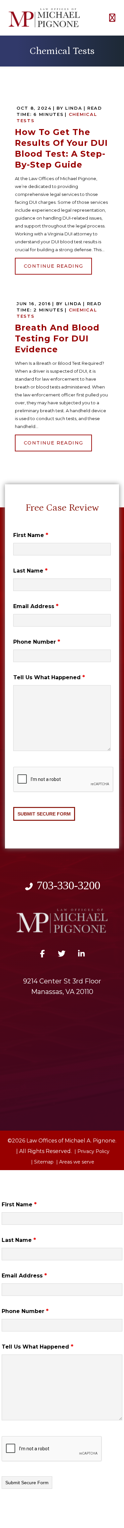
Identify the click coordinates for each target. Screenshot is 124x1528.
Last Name (30, 571)
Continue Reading (53, 266)
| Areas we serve (74, 1162)
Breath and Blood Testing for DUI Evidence (57, 338)
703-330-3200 (68, 885)
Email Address (36, 606)
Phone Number (36, 642)
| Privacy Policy (91, 1151)
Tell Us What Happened (49, 677)
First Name (30, 535)
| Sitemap (42, 1162)
